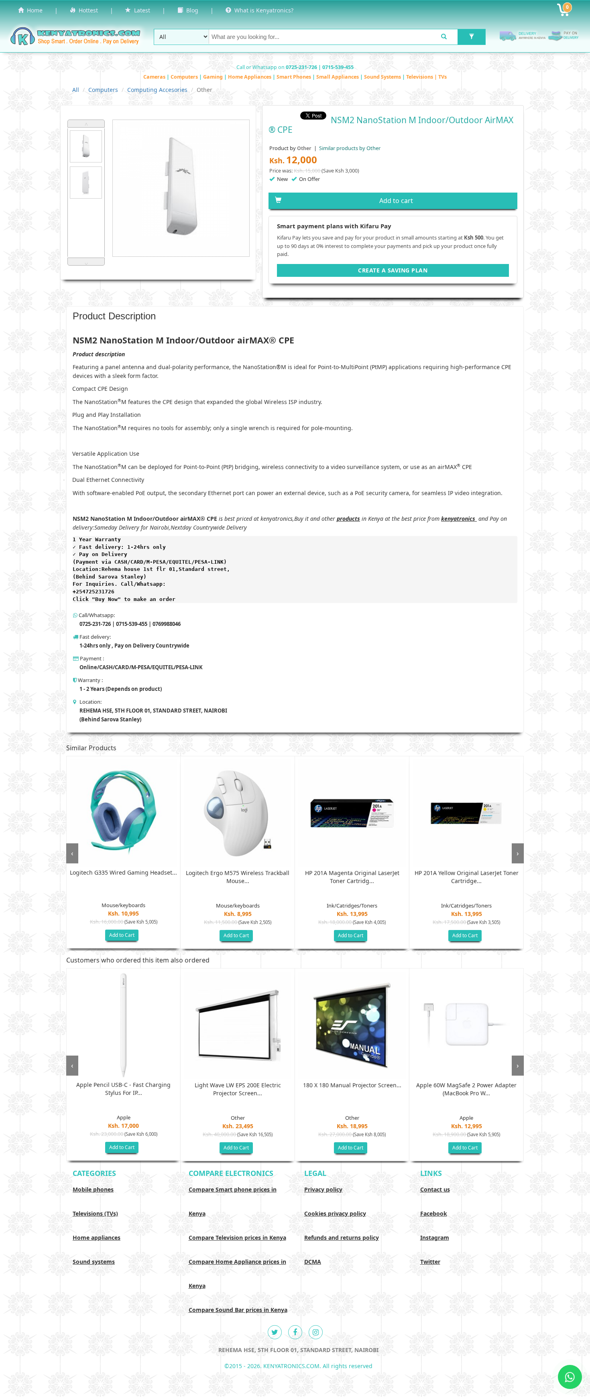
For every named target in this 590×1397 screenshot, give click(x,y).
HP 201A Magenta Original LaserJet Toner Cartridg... (352, 877)
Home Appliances (250, 76)
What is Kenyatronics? (262, 10)
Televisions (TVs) (95, 1213)
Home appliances (96, 1237)
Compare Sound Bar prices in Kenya (238, 1310)
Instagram (434, 1237)
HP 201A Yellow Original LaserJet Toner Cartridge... (467, 877)
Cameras (155, 76)
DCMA (312, 1261)
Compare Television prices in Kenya (237, 1237)
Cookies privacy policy (335, 1213)
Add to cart (396, 200)
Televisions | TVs (426, 76)
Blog (190, 10)
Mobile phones (93, 1189)
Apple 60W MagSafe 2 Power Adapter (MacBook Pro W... (466, 1089)
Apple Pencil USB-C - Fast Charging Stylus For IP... (123, 1088)
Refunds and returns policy (341, 1237)
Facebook (433, 1213)
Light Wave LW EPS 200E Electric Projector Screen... (238, 1089)
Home (33, 10)
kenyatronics (458, 518)
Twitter (430, 1261)
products (348, 518)
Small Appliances (338, 76)
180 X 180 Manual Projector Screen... (352, 1085)
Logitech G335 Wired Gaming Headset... (123, 872)
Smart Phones (294, 76)
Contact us (435, 1189)
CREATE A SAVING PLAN (392, 270)
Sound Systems (383, 76)
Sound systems (94, 1261)
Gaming (213, 76)
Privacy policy (323, 1189)
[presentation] (72, 853)
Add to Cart (121, 935)
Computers (185, 76)
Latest (140, 10)
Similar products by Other (349, 148)
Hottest (86, 10)
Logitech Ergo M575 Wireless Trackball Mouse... (237, 877)
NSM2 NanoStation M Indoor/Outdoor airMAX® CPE (145, 518)
